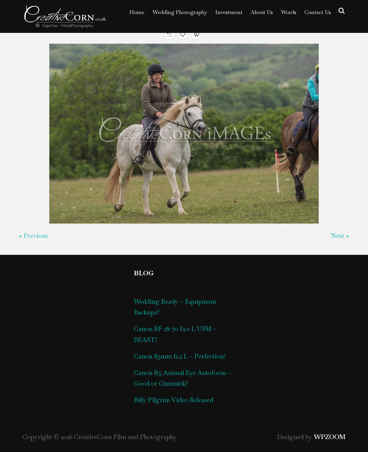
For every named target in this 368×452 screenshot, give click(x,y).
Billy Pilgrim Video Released (173, 400)
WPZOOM (330, 437)
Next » (340, 235)
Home (136, 12)
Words (288, 12)
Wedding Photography (179, 12)
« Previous (33, 235)
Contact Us (317, 12)
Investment (228, 12)
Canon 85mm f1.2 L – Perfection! (180, 356)
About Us (262, 12)
